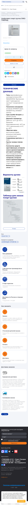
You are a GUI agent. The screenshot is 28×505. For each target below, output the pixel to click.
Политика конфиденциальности (14, 485)
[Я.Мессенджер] (5, 73)
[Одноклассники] (10, 73)
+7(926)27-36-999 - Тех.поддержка (13, 463)
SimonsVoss (6, 43)
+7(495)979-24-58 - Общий (10, 461)
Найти (23, 2)
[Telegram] (13, 73)
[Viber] (15, 73)
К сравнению (14, 67)
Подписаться (14, 443)
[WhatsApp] (18, 73)
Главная (3, 12)
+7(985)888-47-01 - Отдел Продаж (8, 9)
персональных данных (13, 440)
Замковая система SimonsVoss (14, 12)
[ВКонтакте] (8, 73)
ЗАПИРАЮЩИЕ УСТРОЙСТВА (8, 13)
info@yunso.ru (4, 477)
